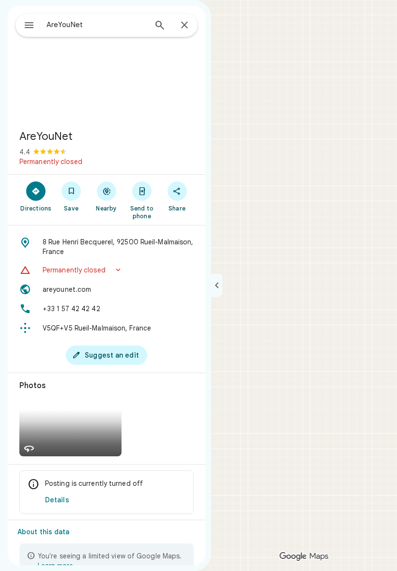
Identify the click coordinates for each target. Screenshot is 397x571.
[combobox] (96, 24)
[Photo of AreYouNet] (106, 64)
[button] (106, 270)
